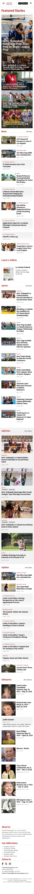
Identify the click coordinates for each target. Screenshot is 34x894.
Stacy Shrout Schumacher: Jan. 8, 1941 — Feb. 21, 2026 (24, 768)
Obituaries (6, 679)
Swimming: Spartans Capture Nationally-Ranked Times (24, 401)
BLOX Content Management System (15, 881)
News (4, 82)
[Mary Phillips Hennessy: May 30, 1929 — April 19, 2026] (8, 737)
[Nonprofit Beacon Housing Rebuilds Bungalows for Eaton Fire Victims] (8, 177)
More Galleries (28, 431)
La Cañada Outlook (22, 136)
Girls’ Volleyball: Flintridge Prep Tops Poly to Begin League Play (16, 45)
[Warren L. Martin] (8, 754)
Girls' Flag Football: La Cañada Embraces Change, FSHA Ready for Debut (24, 328)
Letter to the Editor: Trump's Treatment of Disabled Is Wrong (15, 636)
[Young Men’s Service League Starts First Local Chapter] (8, 247)
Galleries (19, 291)
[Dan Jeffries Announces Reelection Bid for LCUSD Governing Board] (8, 206)
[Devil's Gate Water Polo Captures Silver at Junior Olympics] (8, 371)
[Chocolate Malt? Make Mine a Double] (8, 588)
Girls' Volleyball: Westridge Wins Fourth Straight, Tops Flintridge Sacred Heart (16, 493)
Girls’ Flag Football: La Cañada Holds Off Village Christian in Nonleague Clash (16, 105)
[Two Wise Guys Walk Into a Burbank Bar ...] (8, 154)
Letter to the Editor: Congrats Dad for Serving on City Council (16, 648)
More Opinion (28, 567)
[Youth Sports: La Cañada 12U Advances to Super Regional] (8, 414)
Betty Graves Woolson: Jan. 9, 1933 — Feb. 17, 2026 (25, 785)
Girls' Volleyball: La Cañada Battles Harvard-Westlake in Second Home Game (24, 296)
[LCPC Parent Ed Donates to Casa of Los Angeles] (8, 140)
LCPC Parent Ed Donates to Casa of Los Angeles (24, 141)
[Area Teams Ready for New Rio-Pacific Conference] (8, 357)
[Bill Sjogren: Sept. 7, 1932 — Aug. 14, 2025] (8, 806)
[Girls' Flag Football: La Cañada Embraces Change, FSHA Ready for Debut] (8, 326)
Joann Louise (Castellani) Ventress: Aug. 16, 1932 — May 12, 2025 (24, 688)
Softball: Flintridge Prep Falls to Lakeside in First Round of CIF (13, 556)
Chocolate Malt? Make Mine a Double (24, 588)
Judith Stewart (8, 720)
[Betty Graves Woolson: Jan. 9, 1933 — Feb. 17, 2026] (8, 789)
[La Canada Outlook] (8, 275)
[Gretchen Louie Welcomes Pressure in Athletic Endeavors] (8, 384)
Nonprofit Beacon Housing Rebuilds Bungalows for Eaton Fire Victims (25, 179)
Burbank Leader (21, 150)
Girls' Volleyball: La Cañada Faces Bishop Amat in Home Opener (16, 526)
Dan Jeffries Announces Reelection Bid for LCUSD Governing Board (24, 209)
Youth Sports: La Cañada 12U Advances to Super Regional (24, 416)
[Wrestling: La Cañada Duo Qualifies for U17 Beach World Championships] (8, 310)
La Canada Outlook (23, 267)
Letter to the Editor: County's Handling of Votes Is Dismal (14, 624)
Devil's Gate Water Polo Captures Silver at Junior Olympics (24, 372)
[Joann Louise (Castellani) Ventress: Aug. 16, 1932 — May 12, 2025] (8, 691)
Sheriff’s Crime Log (10, 237)
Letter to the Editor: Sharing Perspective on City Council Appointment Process (13, 600)
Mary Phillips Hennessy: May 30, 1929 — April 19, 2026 (25, 733)
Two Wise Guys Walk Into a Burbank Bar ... (24, 154)
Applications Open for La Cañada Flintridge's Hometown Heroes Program (15, 225)
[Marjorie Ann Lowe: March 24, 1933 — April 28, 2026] (8, 708)
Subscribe (25, 3)
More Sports (29, 285)
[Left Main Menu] (4, 3)
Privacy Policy (24, 880)
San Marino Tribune (22, 665)
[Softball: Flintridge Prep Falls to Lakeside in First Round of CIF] (17, 542)
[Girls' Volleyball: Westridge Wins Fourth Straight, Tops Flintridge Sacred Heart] (17, 477)
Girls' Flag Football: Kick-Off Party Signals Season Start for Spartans (24, 344)
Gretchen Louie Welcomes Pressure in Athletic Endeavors (24, 387)
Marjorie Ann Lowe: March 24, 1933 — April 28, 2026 (24, 704)
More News (29, 131)
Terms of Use (17, 880)
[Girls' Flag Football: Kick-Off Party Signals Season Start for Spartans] (8, 341)
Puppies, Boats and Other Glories (15, 658)
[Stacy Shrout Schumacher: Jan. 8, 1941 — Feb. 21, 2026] (8, 772)
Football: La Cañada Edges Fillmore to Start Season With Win (15, 124)
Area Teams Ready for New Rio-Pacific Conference (24, 358)
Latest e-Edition (9, 260)
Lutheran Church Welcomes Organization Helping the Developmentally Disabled (13, 194)
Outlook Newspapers (14, 878)
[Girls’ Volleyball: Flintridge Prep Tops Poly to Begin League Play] (17, 30)
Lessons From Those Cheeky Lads (24, 669)
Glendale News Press (23, 243)
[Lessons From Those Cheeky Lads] (8, 668)
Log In (20, 3)
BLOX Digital (28, 881)
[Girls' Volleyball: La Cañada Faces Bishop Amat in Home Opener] (17, 509)
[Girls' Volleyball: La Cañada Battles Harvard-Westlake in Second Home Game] (8, 294)
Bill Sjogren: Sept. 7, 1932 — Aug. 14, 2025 (24, 801)
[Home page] (9, 3)
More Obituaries (28, 679)
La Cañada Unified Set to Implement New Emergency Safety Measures (15, 86)
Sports (5, 38)
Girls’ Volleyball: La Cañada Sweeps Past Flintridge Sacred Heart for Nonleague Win (16, 67)
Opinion (5, 567)
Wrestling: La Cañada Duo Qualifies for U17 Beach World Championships (25, 312)
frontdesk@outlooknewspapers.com (17, 873)
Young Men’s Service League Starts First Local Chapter (24, 248)
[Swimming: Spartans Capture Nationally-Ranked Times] (8, 400)
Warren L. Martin (23, 748)
